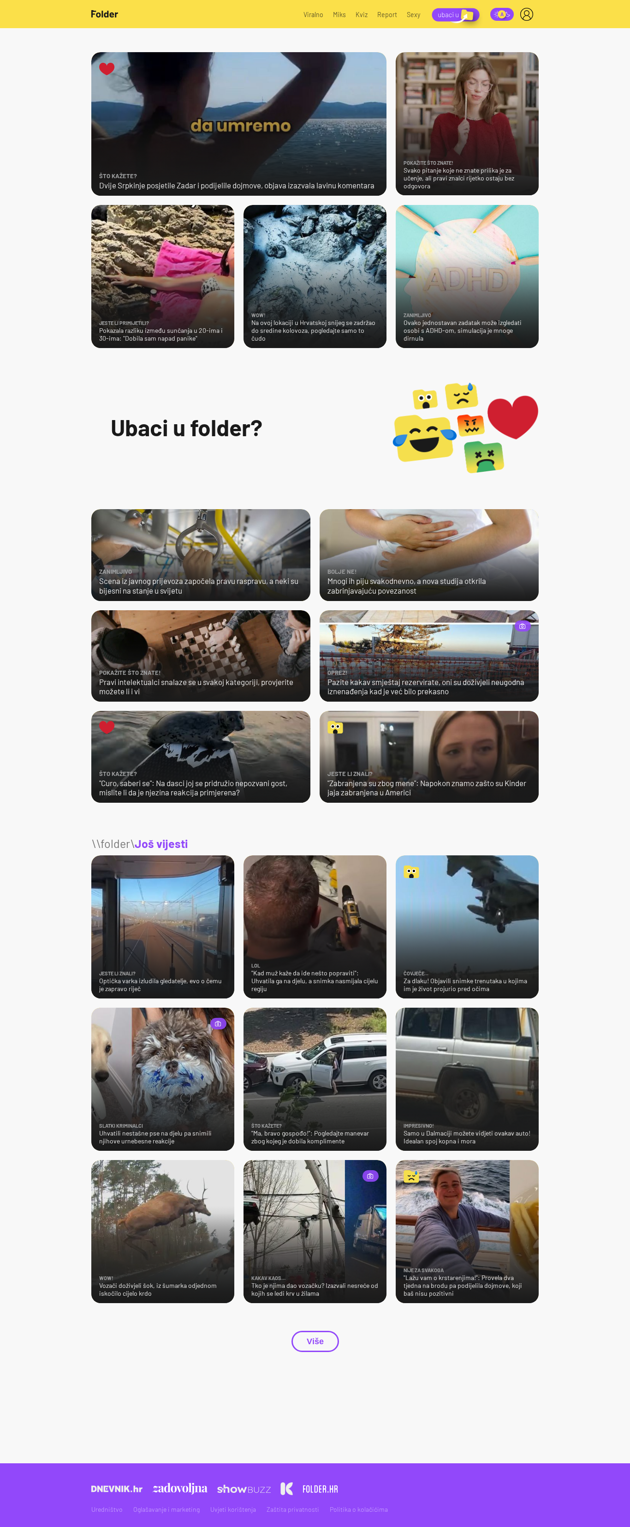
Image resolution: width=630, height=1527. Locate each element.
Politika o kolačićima (359, 1509)
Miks (339, 14)
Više (315, 1341)
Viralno (313, 14)
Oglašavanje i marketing (166, 1509)
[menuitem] (528, 14)
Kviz (362, 14)
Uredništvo (107, 1509)
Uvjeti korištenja (233, 1509)
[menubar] (528, 14)
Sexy (414, 14)
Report (387, 14)
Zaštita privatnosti (293, 1509)
